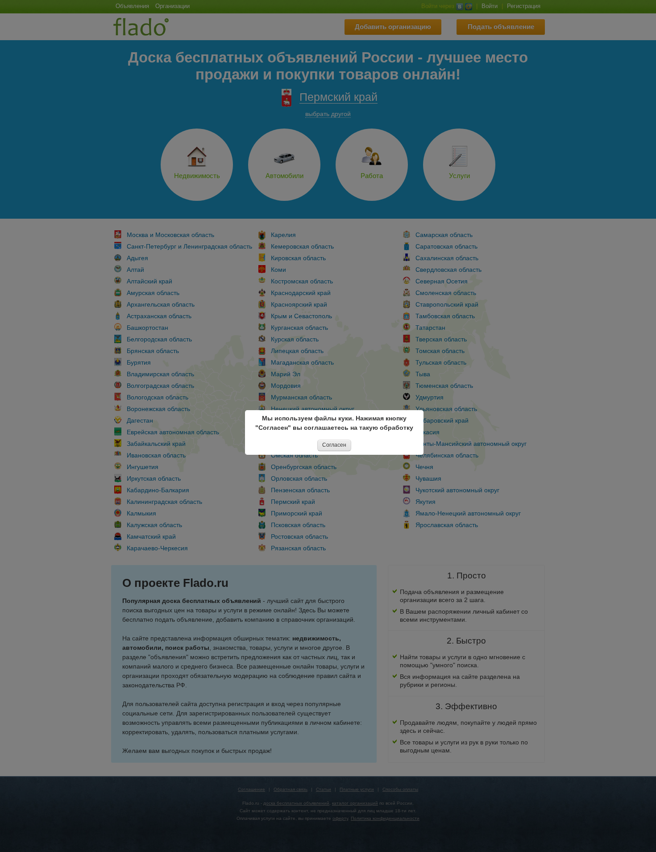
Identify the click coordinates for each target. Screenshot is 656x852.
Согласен (334, 445)
